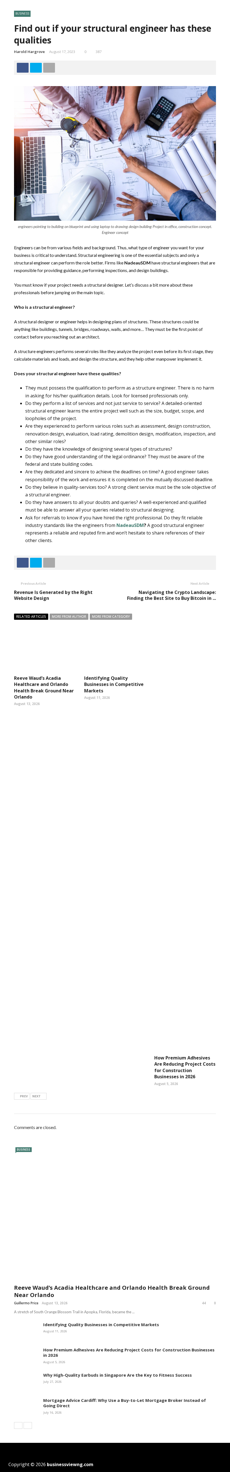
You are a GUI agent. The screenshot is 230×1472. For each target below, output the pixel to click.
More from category (111, 616)
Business (22, 13)
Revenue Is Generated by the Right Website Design (53, 595)
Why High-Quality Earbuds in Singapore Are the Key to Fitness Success (117, 1375)
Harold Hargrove (29, 51)
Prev (24, 1096)
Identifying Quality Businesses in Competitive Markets (114, 684)
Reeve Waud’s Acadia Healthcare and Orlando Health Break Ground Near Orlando (44, 687)
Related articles (31, 616)
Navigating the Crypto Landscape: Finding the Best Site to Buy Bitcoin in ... (171, 595)
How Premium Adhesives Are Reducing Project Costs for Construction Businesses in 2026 (184, 1067)
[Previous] (18, 1425)
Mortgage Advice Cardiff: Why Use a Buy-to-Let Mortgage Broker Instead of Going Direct (124, 1403)
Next (36, 1096)
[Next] (28, 1425)
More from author (69, 616)
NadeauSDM (130, 525)
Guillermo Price (26, 1303)
